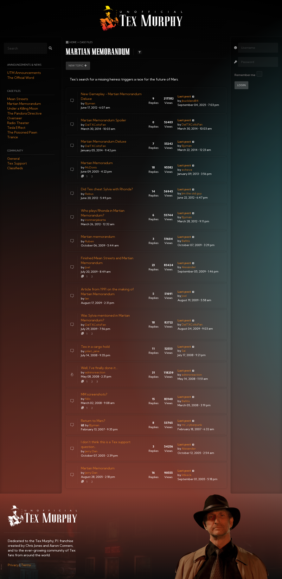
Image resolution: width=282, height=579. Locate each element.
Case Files (14, 90)
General (13, 158)
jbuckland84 (190, 101)
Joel (87, 267)
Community (15, 150)
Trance (12, 137)
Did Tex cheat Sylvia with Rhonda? (107, 189)
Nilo (87, 399)
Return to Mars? (93, 421)
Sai (184, 351)
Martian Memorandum (24, 104)
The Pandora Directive (24, 113)
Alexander (189, 267)
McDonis (91, 167)
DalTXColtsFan (95, 125)
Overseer (14, 118)
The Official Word (20, 78)
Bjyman (90, 103)
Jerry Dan (91, 451)
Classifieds (15, 168)
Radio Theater (18, 123)
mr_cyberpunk (192, 425)
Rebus (89, 194)
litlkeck (187, 475)
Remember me (245, 75)
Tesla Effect (16, 128)
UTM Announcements (24, 73)
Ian (87, 298)
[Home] (141, 18)
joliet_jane (92, 351)
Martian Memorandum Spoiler (103, 120)
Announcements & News (24, 64)
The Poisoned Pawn (22, 132)
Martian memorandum (98, 236)
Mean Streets (17, 99)
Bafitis (186, 241)
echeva (187, 170)
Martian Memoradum (97, 163)
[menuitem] (13, 565)
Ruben (89, 241)
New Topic (76, 65)
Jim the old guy (192, 193)
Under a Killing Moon (22, 109)
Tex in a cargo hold (95, 347)
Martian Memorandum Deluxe (103, 141)
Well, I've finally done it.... (99, 368)
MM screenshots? (94, 394)
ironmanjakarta (95, 220)
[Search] (50, 48)
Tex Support (17, 163)
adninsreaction (95, 372)
